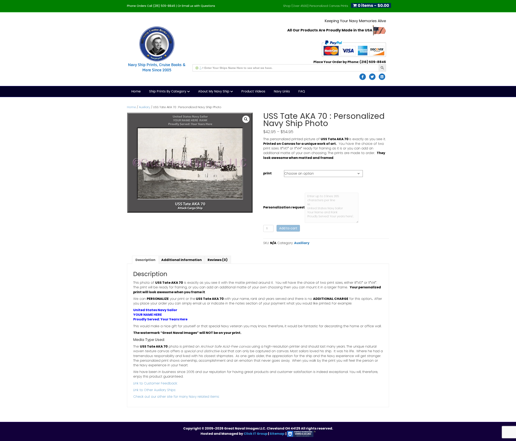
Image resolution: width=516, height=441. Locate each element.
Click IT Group (256, 433)
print (267, 173)
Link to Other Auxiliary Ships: (154, 390)
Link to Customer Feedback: (155, 383)
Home (136, 91)
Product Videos (253, 91)
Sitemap (277, 433)
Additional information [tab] (181, 260)
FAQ (301, 91)
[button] (246, 119)
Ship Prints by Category (167, 91)
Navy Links (282, 91)
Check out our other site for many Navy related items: (176, 396)
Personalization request (284, 207)
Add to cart (288, 228)
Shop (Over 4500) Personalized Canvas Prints (315, 6)
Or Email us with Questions (196, 6)
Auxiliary (144, 107)
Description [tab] (145, 260)
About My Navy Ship (213, 91)
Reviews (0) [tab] (218, 260)
